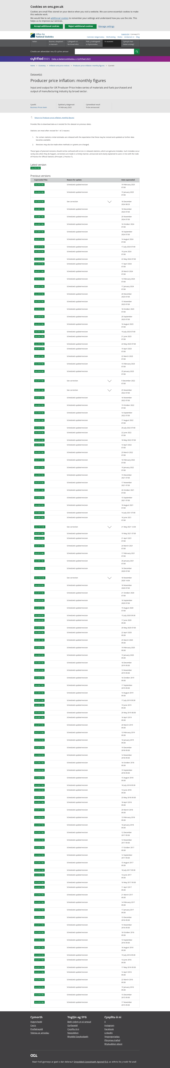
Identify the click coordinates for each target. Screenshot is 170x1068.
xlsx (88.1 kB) (39, 217)
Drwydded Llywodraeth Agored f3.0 (91, 1061)
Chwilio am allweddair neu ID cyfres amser (49, 51)
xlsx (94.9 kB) (39, 371)
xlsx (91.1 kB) (39, 271)
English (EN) (125, 34)
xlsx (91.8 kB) (39, 239)
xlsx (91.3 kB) (39, 398)
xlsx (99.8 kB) (39, 413)
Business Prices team (38, 107)
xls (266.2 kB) (39, 763)
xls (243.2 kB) (39, 840)
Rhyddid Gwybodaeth (77, 1036)
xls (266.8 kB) (39, 755)
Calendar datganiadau (95, 37)
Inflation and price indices (59, 65)
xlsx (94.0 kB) (39, 364)
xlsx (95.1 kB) (39, 390)
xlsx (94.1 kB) (39, 336)
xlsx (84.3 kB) (39, 192)
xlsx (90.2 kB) (39, 185)
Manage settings (106, 26)
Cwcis (33, 1025)
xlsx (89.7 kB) (39, 209)
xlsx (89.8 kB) (39, 317)
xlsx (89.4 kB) (39, 693)
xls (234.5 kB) (39, 987)
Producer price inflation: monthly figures (89, 65)
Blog (138, 37)
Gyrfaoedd (72, 1025)
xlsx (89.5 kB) (39, 232)
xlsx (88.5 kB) (39, 513)
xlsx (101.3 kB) (39, 527)
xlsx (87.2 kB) (39, 349)
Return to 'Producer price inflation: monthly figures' (54, 118)
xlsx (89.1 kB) (39, 705)
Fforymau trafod (112, 1040)
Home (32, 65)
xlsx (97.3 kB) (39, 381)
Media (119, 37)
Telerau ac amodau (39, 1032)
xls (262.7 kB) (39, 802)
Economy (42, 65)
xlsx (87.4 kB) (39, 670)
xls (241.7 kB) (39, 960)
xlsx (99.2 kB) (39, 475)
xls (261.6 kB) (39, 810)
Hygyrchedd (36, 1021)
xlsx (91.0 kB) (39, 553)
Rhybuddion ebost (113, 1044)
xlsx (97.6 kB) (39, 482)
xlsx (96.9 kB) (39, 498)
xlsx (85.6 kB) (39, 600)
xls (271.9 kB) (39, 732)
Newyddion (73, 1032)
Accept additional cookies (46, 26)
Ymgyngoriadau (112, 1036)
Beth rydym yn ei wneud (79, 1021)
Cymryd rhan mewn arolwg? (128, 42)
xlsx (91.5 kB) (39, 460)
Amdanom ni (129, 37)
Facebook (109, 1029)
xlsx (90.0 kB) (35, 168)
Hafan (34, 41)
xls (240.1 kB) (39, 947)
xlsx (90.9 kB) (39, 294)
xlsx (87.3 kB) (39, 608)
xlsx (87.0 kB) (39, 593)
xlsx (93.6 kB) (39, 433)
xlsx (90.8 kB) (39, 259)
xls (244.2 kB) (39, 855)
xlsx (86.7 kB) (39, 517)
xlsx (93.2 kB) (39, 301)
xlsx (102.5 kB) (39, 568)
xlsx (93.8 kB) (39, 309)
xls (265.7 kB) (39, 785)
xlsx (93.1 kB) (39, 332)
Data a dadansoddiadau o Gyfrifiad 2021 (71, 59)
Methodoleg (111, 37)
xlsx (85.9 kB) (39, 585)
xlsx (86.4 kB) (39, 620)
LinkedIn (108, 1032)
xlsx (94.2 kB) (39, 428)
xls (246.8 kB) (39, 817)
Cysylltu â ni (73, 1029)
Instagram (109, 1025)
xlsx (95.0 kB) (39, 264)
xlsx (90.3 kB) (39, 440)
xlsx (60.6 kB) (39, 201)
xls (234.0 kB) (39, 980)
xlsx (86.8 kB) (39, 615)
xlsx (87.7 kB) (39, 356)
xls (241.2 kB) (39, 925)
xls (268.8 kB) (39, 790)
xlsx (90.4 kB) (39, 251)
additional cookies (59, 18)
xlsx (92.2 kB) (39, 279)
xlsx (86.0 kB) (39, 632)
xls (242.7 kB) (39, 887)
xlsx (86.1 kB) (39, 561)
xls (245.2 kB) (39, 863)
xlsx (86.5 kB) (39, 655)
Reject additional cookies (80, 26)
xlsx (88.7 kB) (39, 717)
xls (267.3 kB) (39, 747)
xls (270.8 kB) (39, 740)
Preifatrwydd (36, 1029)
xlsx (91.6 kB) (39, 247)
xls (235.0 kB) (39, 995)
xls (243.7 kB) (39, 825)
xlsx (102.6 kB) (39, 578)
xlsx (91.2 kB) (39, 286)
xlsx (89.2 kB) (39, 405)
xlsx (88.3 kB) (39, 505)
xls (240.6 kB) (39, 917)
